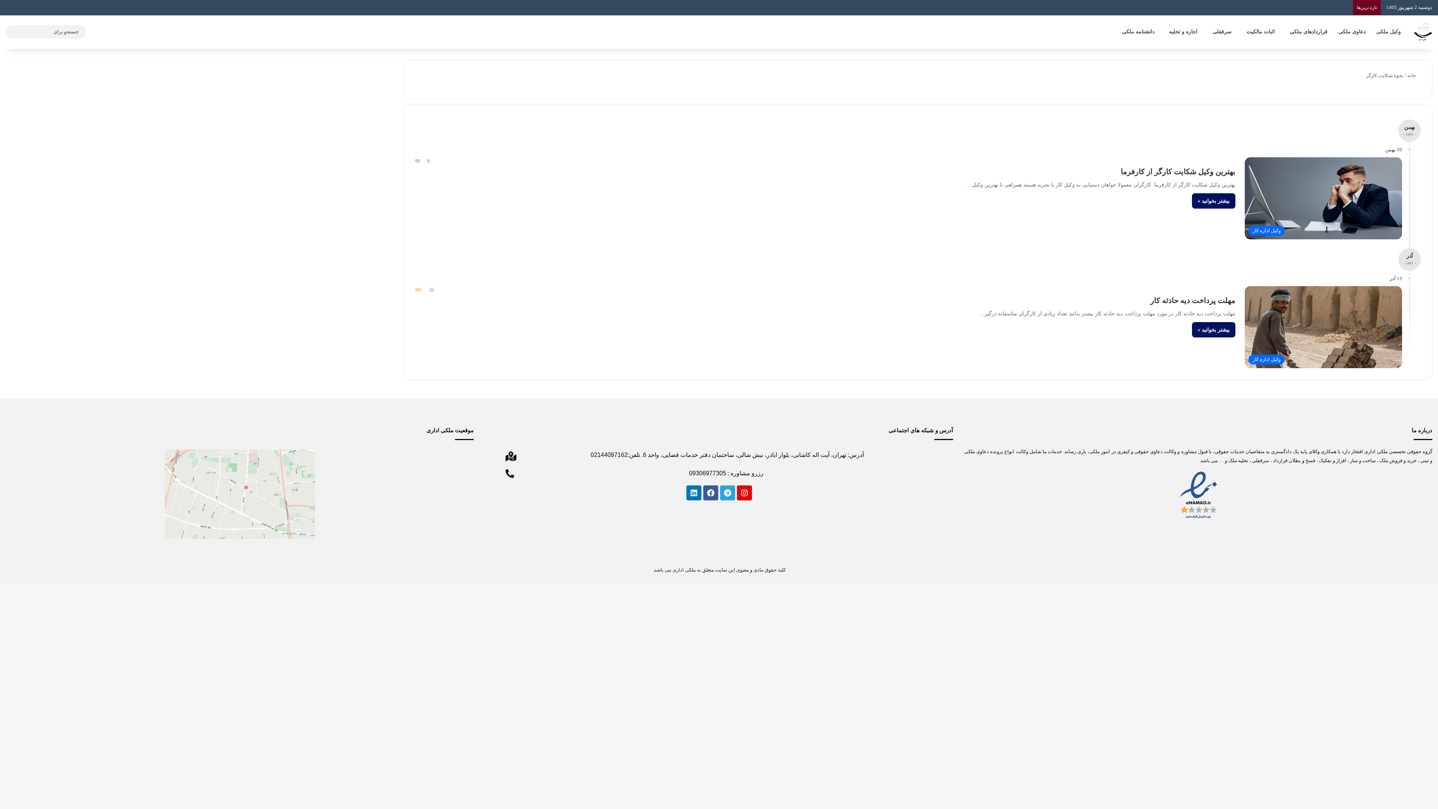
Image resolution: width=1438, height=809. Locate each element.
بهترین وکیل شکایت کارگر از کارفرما (1178, 171)
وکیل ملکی (1388, 31)
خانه (1412, 75)
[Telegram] (727, 492)
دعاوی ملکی (1352, 31)
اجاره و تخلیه (1183, 31)
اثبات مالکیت (1261, 31)
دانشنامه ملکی (1138, 31)
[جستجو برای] (13, 32)
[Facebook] (710, 492)
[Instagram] (744, 492)
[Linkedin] (693, 492)
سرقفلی (1222, 31)
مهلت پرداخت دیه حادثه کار (1192, 300)
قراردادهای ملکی (1309, 31)
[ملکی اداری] (1423, 31)
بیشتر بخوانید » (1214, 201)
